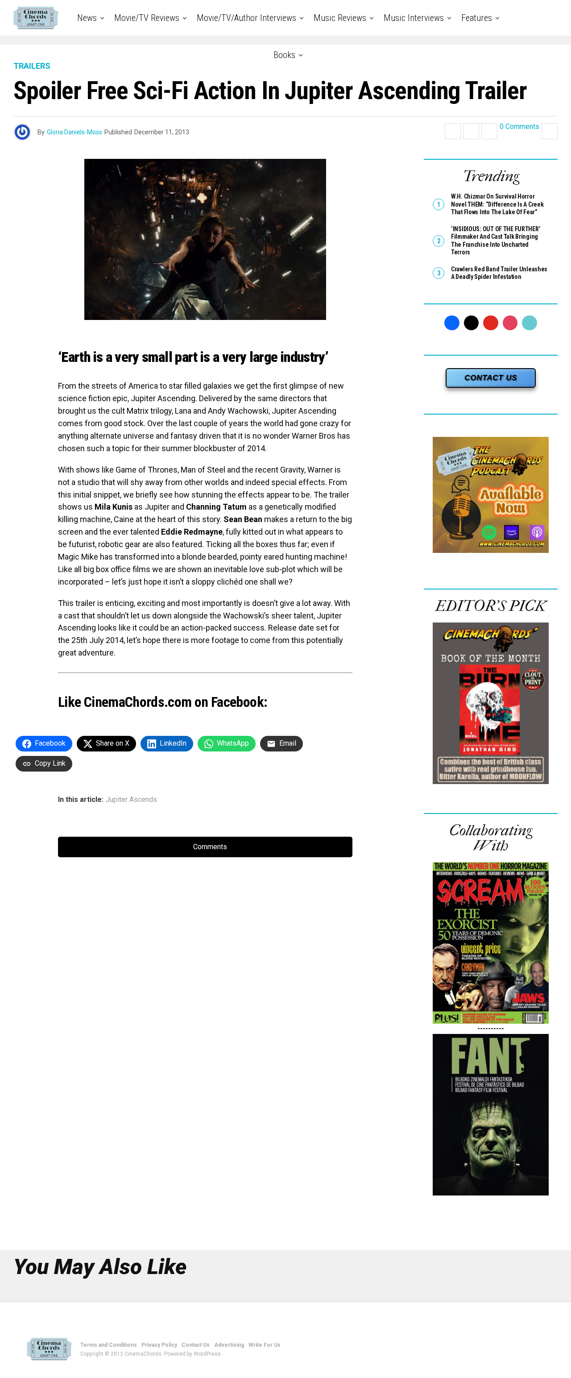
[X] (471, 323)
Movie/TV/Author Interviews (246, 17)
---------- (490, 1028)
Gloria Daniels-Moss (74, 132)
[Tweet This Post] (471, 131)
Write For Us (264, 1345)
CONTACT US (490, 378)
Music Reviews (340, 17)
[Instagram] (510, 323)
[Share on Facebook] (453, 131)
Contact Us (196, 1345)
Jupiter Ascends (131, 799)
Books (284, 55)
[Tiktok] (529, 323)
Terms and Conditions (108, 1345)
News (87, 17)
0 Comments (519, 127)
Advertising (229, 1345)
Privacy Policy (159, 1345)
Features (476, 17)
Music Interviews (414, 17)
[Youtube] (491, 323)
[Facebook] (452, 323)
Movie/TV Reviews (146, 17)
